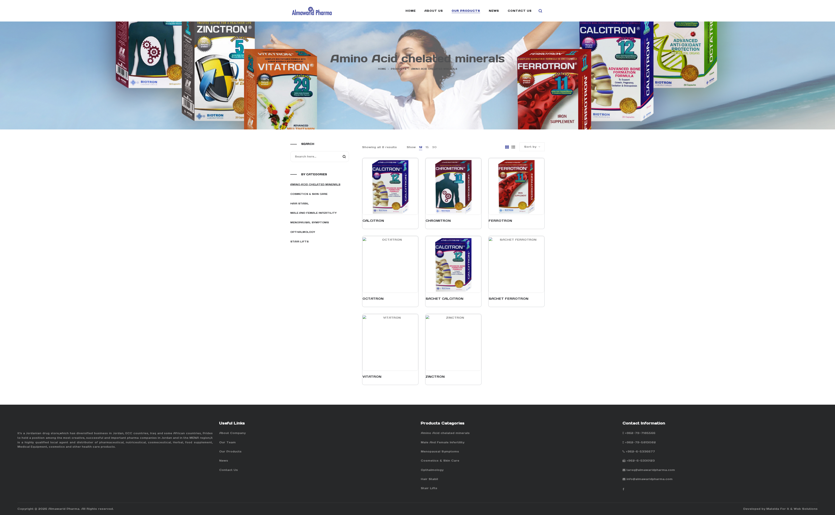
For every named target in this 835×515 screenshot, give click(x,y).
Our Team (227, 442)
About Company (232, 433)
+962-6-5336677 (640, 451)
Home (382, 69)
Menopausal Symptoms (309, 222)
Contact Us (228, 470)
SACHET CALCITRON (444, 299)
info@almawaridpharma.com (649, 479)
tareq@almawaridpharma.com (650, 470)
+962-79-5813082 (640, 442)
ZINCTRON (435, 377)
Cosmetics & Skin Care (308, 193)
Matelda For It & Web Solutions (792, 509)
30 (434, 147)
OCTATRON (373, 299)
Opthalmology (302, 231)
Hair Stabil (299, 203)
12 (420, 147)
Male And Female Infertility (313, 212)
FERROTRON (500, 221)
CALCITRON (373, 221)
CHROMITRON (438, 221)
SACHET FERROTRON (508, 299)
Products (398, 69)
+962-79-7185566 (640, 433)
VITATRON (371, 377)
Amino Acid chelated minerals (315, 184)
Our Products (230, 451)
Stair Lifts (299, 241)
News (223, 460)
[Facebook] (623, 489)
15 (427, 147)
